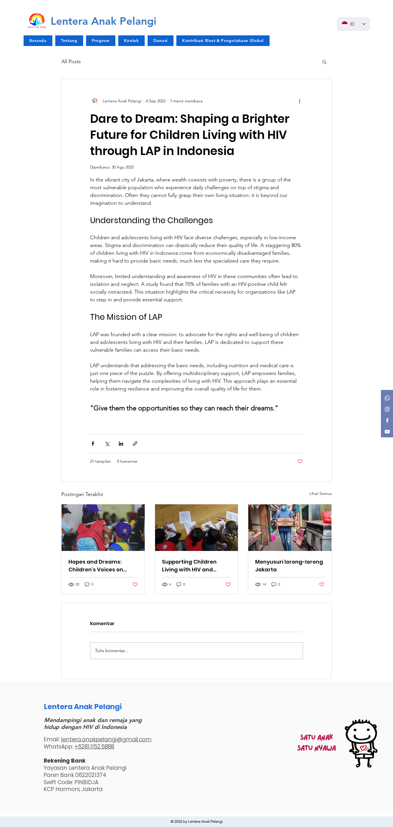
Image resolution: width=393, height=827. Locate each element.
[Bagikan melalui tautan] (135, 443)
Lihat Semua (321, 493)
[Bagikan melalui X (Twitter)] (107, 443)
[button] (324, 61)
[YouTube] (387, 431)
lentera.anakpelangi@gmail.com (106, 739)
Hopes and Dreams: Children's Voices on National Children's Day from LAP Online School (100, 565)
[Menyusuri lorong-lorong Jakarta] (289, 527)
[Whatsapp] (387, 398)
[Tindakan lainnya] (299, 100)
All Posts (71, 61)
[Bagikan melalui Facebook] (93, 443)
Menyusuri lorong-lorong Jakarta (289, 565)
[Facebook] (387, 420)
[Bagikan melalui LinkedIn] (121, 443)
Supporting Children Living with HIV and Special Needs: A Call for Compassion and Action (194, 565)
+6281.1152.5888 (94, 747)
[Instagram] (387, 409)
